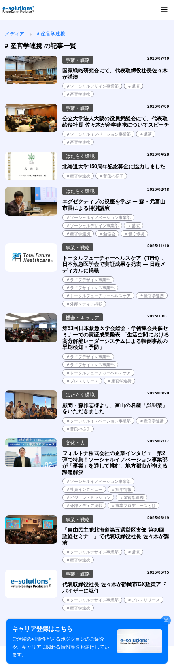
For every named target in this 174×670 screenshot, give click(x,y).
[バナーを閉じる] (166, 620)
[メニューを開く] (164, 10)
